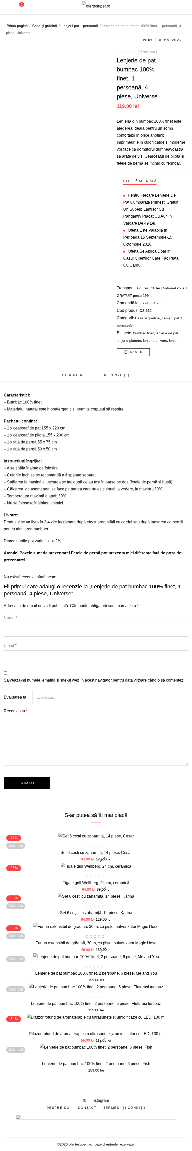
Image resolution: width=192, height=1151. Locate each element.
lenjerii (174, 341)
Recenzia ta (16, 711)
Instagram (100, 1100)
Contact (87, 1108)
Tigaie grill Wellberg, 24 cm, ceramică (96, 883)
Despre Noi (58, 1108)
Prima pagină (17, 26)
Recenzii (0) (117, 375)
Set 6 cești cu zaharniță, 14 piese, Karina (96, 913)
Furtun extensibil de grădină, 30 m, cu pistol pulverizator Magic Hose (96, 943)
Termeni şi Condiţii (125, 1108)
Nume (10, 618)
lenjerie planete (129, 341)
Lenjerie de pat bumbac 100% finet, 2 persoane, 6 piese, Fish (96, 1064)
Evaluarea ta (16, 697)
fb (85, 1100)
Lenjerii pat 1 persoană (80, 26)
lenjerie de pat (167, 333)
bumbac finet (143, 333)
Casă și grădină (44, 26)
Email (10, 645)
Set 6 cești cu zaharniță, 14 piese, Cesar (96, 852)
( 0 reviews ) (147, 52)
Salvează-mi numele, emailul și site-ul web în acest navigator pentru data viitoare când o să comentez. (94, 680)
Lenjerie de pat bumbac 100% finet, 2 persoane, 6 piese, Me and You (96, 973)
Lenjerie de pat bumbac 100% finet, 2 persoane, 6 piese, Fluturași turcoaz (96, 1003)
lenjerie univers (155, 341)
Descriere (74, 375)
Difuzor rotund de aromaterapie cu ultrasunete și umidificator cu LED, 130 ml (96, 1034)
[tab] (74, 375)
